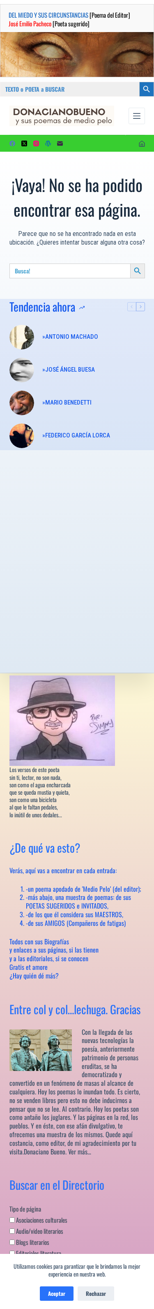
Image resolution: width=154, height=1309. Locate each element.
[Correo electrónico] (60, 143)
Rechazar (96, 1293)
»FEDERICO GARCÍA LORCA (76, 435)
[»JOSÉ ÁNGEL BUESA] (21, 370)
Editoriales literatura (38, 1253)
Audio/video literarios (39, 1230)
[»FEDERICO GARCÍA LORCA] (21, 435)
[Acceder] (142, 144)
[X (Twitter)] (24, 143)
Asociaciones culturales (41, 1219)
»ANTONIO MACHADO (70, 336)
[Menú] (137, 116)
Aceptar (56, 1293)
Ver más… (79, 1151)
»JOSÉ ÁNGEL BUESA (68, 369)
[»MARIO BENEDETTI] (21, 403)
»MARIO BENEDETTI (67, 402)
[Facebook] (12, 143)
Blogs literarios (32, 1242)
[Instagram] (36, 143)
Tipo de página (25, 1208)
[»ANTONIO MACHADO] (21, 337)
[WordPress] (48, 143)
